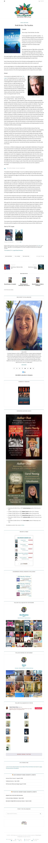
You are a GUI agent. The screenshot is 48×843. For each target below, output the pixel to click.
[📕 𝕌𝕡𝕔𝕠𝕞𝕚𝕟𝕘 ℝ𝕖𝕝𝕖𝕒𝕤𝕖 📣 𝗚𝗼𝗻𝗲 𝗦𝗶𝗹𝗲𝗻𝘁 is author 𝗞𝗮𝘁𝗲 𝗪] (8, 716)
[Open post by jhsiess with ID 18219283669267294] (10, 687)
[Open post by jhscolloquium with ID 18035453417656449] (37, 636)
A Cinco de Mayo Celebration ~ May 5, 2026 (15, 798)
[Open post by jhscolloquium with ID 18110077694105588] (19, 636)
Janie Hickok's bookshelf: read (24, 537)
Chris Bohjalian (25, 545)
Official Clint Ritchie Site (30, 766)
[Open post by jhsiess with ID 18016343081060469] (28, 687)
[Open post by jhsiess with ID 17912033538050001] (28, 675)
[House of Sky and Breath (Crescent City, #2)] (16, 555)
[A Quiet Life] (16, 542)
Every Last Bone (23, 557)
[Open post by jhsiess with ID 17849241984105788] (19, 687)
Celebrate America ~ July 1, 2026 (12, 781)
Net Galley (38, 245)
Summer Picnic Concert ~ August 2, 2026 (14, 778)
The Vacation (7, 250)
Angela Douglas (25, 550)
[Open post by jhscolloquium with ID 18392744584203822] (28, 636)
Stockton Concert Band (23, 356)
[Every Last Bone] (16, 560)
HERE (19, 375)
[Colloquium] (24, 10)
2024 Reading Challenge (24, 591)
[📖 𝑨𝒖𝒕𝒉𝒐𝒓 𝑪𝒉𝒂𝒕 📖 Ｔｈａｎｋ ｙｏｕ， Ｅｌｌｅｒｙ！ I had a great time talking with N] (8, 747)
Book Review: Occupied (10, 284)
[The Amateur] (16, 547)
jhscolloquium (10, 621)
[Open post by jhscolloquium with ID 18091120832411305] (37, 625)
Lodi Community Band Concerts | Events (24, 774)
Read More (24, 364)
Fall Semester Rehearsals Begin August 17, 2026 (16, 783)
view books (30, 581)
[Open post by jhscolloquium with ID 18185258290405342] (10, 636)
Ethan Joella (26, 541)
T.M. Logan (13, 250)
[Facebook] (37, 256)
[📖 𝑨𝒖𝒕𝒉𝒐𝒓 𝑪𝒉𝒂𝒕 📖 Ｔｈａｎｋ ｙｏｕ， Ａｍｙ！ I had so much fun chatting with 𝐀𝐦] (26, 731)
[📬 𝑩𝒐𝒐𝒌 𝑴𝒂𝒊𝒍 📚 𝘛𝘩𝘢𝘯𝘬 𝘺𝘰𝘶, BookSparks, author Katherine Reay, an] (26, 716)
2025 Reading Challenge (24, 584)
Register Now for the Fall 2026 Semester (14, 795)
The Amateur (23, 544)
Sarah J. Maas (26, 554)
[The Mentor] (16, 551)
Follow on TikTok (38, 708)
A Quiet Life (23, 540)
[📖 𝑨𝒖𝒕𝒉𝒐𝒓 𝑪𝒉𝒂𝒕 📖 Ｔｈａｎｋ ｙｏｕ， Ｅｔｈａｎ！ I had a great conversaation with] (8, 724)
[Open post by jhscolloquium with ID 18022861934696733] (19, 625)
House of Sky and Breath (23, 553)
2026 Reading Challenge (24, 576)
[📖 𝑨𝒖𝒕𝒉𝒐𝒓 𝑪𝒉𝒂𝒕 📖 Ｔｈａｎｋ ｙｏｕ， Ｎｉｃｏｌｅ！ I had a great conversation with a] (26, 724)
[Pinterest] (41, 256)
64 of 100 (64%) (29, 580)
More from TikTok (24, 754)
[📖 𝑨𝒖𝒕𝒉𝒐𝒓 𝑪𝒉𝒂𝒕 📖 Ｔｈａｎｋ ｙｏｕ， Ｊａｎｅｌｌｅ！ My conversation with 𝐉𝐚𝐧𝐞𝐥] (8, 739)
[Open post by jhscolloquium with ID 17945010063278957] (28, 625)
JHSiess (22, 525)
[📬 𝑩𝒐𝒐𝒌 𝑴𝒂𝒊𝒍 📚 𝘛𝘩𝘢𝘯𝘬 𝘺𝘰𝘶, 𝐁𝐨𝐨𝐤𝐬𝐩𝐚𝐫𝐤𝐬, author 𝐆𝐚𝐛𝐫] (26, 739)
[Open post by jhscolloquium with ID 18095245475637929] (10, 625)
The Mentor (23, 548)
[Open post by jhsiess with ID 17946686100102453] (19, 675)
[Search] (39, 1)
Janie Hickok (22, 578)
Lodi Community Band (11, 356)
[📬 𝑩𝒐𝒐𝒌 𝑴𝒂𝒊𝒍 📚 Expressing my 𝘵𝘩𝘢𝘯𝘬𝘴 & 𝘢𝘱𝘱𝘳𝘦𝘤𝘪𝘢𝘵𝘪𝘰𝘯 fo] (8, 731)
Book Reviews (24, 22)
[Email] (43, 256)
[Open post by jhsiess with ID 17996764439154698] (37, 687)
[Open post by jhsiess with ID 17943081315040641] (37, 675)
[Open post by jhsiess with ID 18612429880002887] (10, 675)
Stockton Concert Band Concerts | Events (24, 791)
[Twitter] (39, 256)
